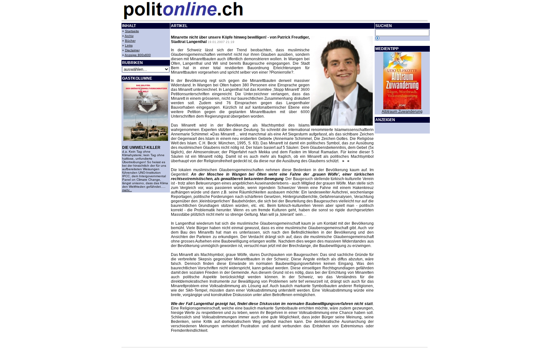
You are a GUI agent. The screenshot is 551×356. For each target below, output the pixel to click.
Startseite (132, 31)
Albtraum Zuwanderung (402, 111)
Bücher (130, 40)
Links (129, 45)
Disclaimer (132, 50)
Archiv (129, 36)
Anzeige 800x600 (138, 55)
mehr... (127, 190)
